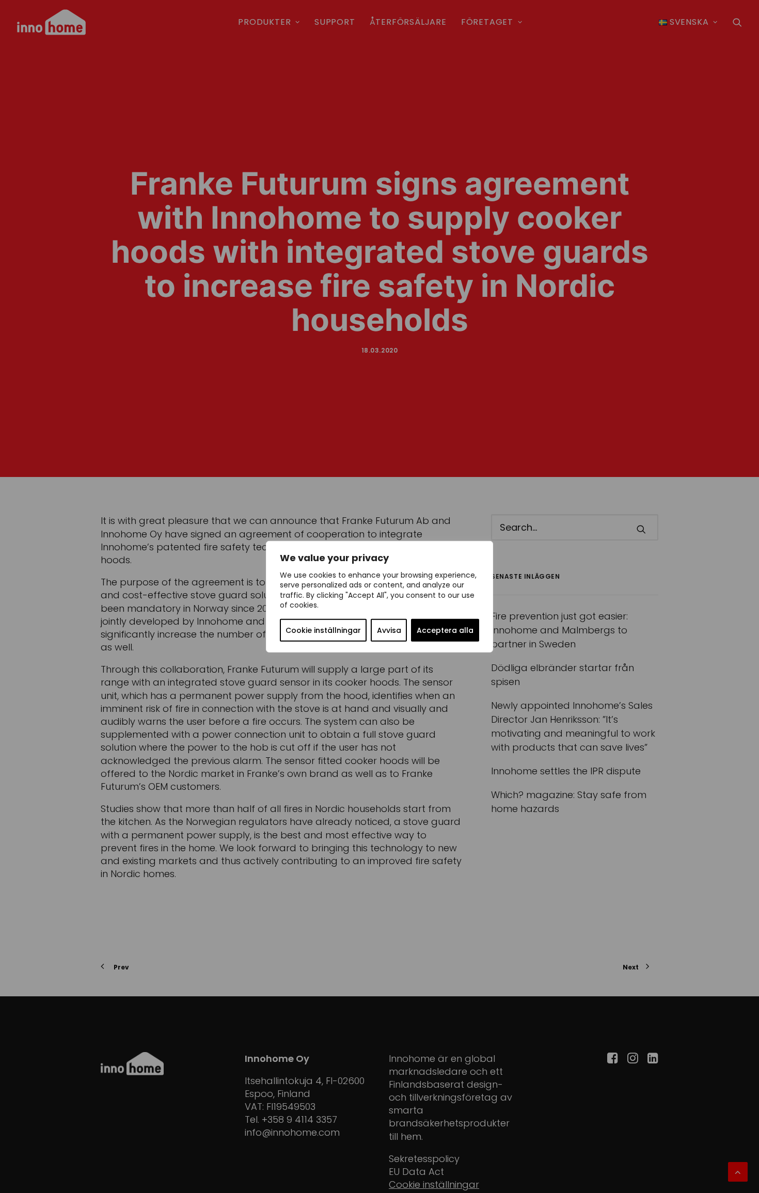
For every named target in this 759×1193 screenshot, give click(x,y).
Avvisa (389, 630)
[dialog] (379, 596)
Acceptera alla (445, 630)
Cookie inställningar (323, 630)
